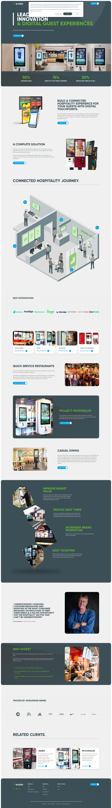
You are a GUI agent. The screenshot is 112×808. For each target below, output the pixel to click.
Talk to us (62, 467)
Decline (77, 13)
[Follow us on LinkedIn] (16, 789)
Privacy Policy (75, 7)
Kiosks (29, 786)
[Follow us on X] (13, 789)
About (58, 786)
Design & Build (46, 791)
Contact (94, 3)
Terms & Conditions (51, 803)
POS (43, 155)
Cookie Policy (58, 803)
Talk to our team (19, 383)
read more (41, 766)
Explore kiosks (18, 163)
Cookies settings (58, 13)
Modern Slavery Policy (66, 803)
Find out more (65, 423)
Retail (44, 786)
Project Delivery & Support (33, 791)
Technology (45, 794)
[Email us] (19, 789)
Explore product (20, 351)
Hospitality (45, 789)
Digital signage (31, 789)
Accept (67, 13)
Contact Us (17, 35)
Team (58, 789)
